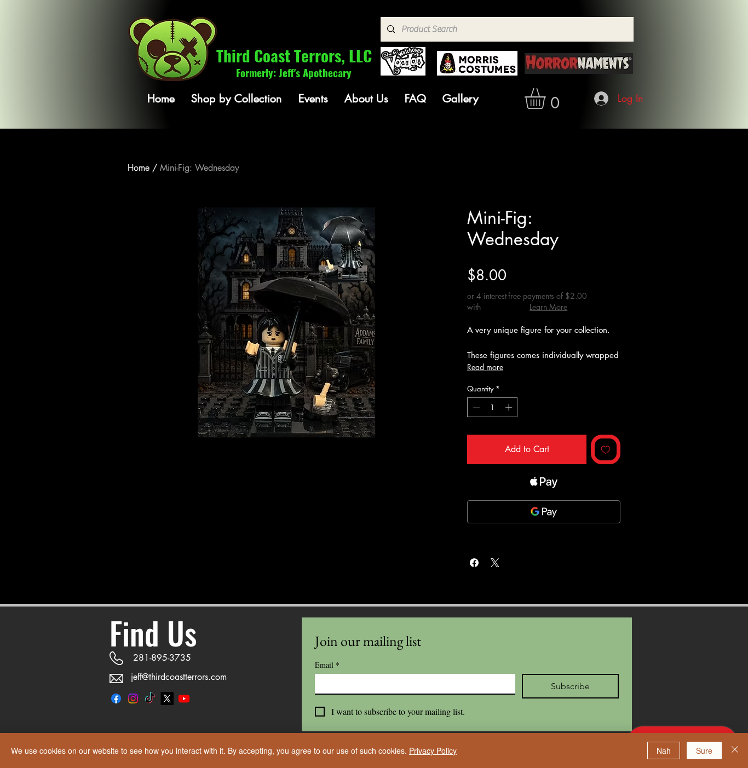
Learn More (548, 307)
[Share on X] (495, 562)
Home (138, 168)
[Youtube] (184, 698)
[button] (236, 98)
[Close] (734, 750)
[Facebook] (116, 698)
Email (327, 664)
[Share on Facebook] (474, 562)
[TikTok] (150, 698)
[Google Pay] (543, 511)
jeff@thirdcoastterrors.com (179, 677)
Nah (664, 750)
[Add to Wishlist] (605, 449)
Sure (704, 750)
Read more (485, 367)
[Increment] (509, 407)
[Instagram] (133, 698)
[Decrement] (475, 407)
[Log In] (602, 98)
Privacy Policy (433, 750)
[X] (167, 698)
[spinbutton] (492, 407)
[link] (547, 98)
